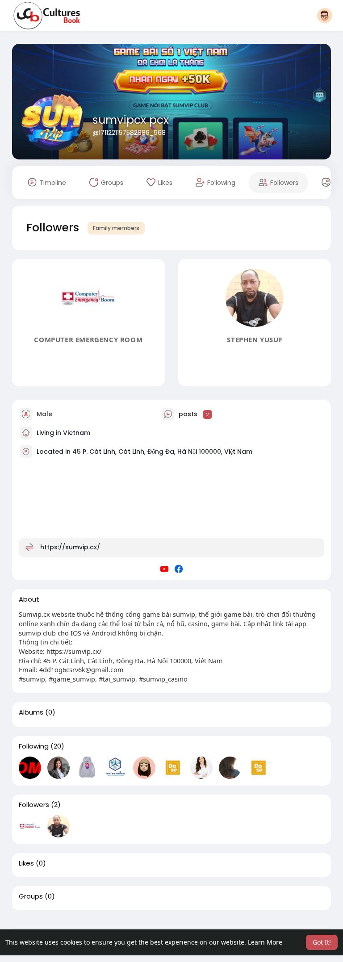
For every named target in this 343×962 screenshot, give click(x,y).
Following (34, 746)
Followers (34, 804)
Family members (116, 228)
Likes (26, 863)
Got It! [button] (322, 942)
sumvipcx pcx (130, 120)
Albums (31, 712)
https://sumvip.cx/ (70, 547)
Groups (31, 896)
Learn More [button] (265, 942)
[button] (325, 15)
